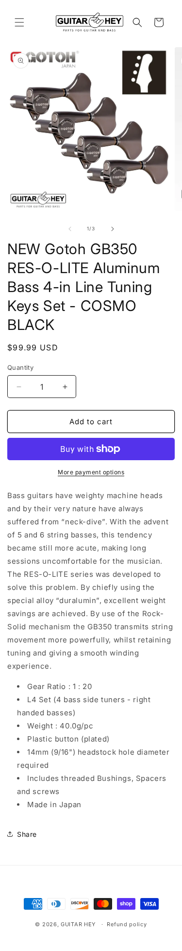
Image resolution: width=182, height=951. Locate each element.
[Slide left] (70, 229)
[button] (19, 22)
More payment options (91, 472)
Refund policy (127, 924)
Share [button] (27, 834)
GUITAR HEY (78, 924)
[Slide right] (112, 229)
